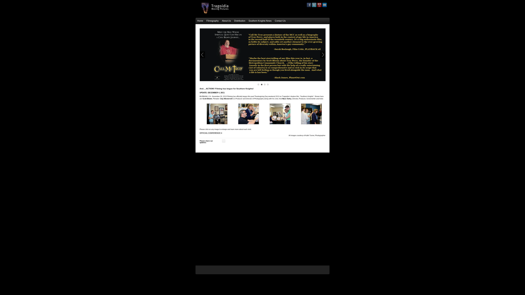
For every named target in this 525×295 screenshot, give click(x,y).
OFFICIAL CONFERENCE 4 (211, 133)
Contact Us (280, 21)
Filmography (212, 21)
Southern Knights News (260, 21)
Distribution (239, 21)
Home (200, 21)
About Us (226, 21)
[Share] (223, 141)
